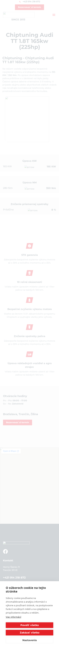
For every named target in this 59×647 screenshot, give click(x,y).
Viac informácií (13, 616)
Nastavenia (29, 640)
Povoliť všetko (29, 625)
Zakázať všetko (29, 632)
